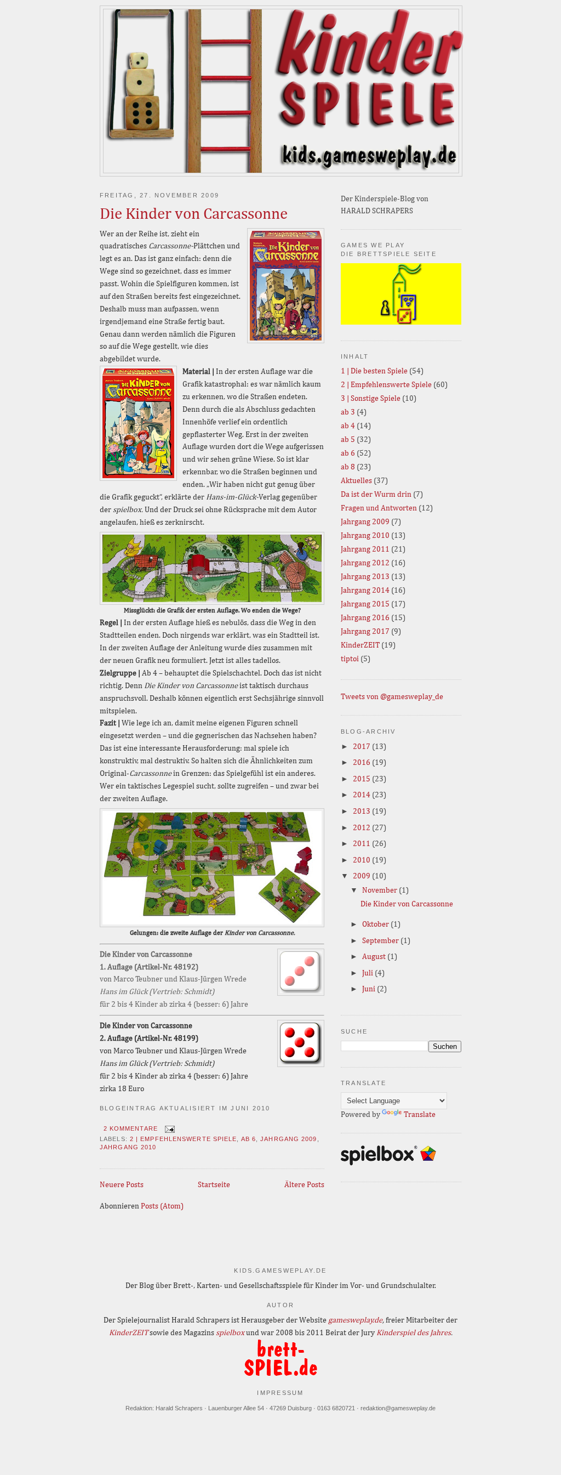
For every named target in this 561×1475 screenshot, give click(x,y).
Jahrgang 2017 (365, 632)
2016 (362, 763)
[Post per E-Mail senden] (169, 1128)
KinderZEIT (360, 645)
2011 (362, 844)
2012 (362, 828)
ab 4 (348, 426)
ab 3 (348, 412)
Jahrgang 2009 (288, 1139)
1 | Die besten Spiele (374, 371)
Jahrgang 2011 (365, 549)
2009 (362, 876)
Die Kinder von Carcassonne (194, 214)
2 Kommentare (131, 1128)
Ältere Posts (304, 1185)
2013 (362, 811)
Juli (368, 973)
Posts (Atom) (162, 1206)
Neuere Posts (122, 1185)
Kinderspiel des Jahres (413, 1333)
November (380, 890)
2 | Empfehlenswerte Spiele (183, 1139)
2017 (362, 747)
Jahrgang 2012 (365, 563)
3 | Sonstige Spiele (370, 398)
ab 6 (248, 1139)
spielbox (230, 1333)
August (374, 957)
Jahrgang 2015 (365, 604)
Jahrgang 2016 (365, 618)
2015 (362, 779)
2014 (362, 795)
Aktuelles (356, 481)
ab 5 (348, 440)
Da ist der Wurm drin (376, 494)
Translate (420, 1115)
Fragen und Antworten (379, 508)
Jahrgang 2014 (365, 590)
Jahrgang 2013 (365, 577)
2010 (362, 860)
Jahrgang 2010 (128, 1147)
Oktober (376, 924)
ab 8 (348, 467)
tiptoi (350, 659)
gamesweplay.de (355, 1320)
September (381, 941)
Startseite (214, 1185)
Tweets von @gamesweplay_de (392, 697)
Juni (369, 989)
